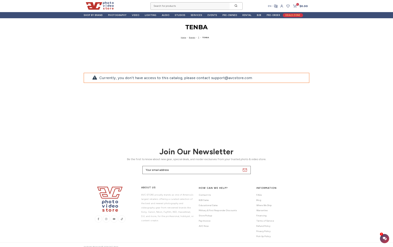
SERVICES (196, 15)
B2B (259, 15)
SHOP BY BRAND (93, 15)
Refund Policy (263, 226)
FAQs (259, 195)
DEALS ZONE (292, 15)
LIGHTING (150, 15)
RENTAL (246, 15)
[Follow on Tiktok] (121, 218)
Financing (261, 215)
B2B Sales (204, 200)
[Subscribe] (244, 170)
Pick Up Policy (263, 236)
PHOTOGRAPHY (117, 15)
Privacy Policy (263, 231)
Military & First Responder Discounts (218, 210)
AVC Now (204, 226)
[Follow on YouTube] (114, 218)
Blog (258, 200)
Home (183, 37)
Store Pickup (205, 215)
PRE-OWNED (229, 15)
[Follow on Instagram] (106, 218)
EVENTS (212, 15)
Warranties (262, 210)
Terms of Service (265, 221)
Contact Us (205, 195)
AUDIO (165, 15)
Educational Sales (208, 205)
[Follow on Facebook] (98, 218)
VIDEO (135, 15)
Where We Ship (264, 205)
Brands (192, 37)
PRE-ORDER (273, 15)
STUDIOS (180, 15)
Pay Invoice (204, 221)
